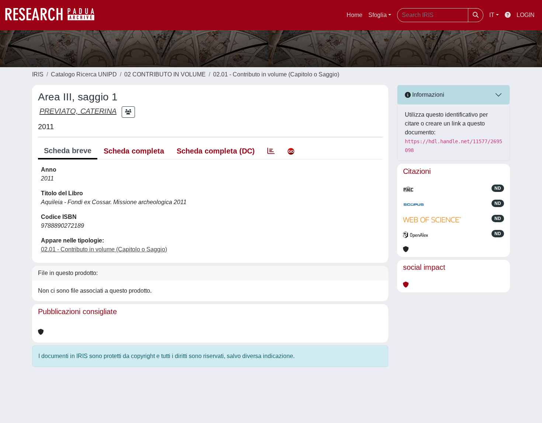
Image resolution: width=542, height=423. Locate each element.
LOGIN (526, 15)
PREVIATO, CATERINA (78, 111)
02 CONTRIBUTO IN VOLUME (165, 74)
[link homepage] (53, 15)
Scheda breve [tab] (67, 151)
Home (354, 15)
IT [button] (491, 15)
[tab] (271, 151)
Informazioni (427, 95)
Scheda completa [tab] (134, 151)
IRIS (38, 74)
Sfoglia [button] (377, 15)
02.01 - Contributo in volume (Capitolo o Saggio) (276, 74)
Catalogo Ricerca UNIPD (84, 74)
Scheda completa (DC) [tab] (216, 151)
